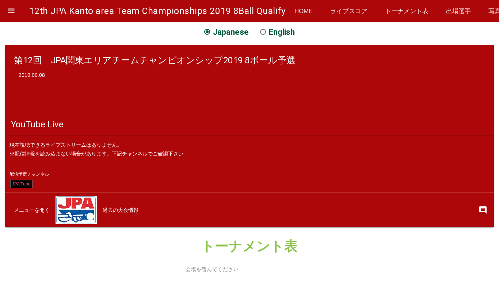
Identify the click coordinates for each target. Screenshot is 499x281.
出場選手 (458, 11)
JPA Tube (21, 184)
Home (303, 11)
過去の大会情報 (120, 210)
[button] (11, 11)
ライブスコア (348, 11)
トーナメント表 (406, 11)
